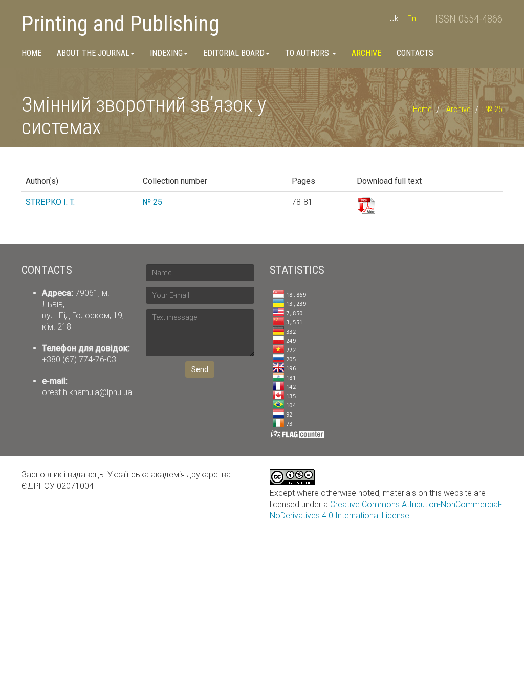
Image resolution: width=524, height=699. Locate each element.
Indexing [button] (166, 53)
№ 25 (494, 109)
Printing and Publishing (120, 23)
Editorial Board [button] (234, 53)
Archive (366, 53)
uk (394, 19)
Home (31, 53)
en (411, 19)
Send (199, 369)
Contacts (415, 53)
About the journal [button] (93, 53)
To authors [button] (308, 53)
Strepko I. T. (50, 202)
